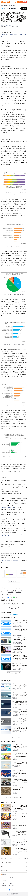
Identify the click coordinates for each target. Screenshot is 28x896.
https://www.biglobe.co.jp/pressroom (10, 560)
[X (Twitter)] (11, 597)
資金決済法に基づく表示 (8, 886)
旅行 (14, 5)
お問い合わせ (14, 608)
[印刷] (17, 597)
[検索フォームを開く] (15, 2)
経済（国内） (18, 591)
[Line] (14, 597)
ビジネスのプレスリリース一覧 (13, 858)
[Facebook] (8, 597)
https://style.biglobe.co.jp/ (7, 507)
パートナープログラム (7, 877)
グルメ (10, 5)
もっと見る (23, 681)
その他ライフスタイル (6, 594)
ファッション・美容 (21, 5)
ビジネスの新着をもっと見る (14, 737)
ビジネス (10, 588)
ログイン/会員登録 (22, 1)
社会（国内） (11, 591)
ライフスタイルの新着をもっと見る (14, 797)
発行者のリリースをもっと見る (14, 673)
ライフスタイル (16, 588)
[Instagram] (15, 890)
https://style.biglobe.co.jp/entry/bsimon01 (11, 535)
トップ (2, 858)
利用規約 (3, 880)
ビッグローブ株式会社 (6, 25)
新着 (2, 5)
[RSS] (18, 890)
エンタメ (6, 5)
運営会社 (3, 874)
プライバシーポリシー (7, 883)
